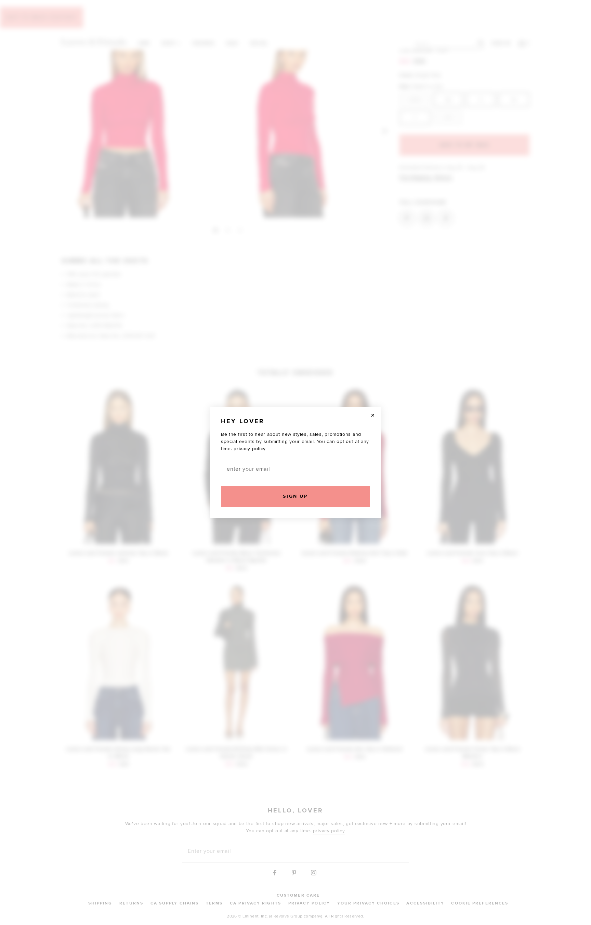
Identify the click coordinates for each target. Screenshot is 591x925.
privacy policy (250, 449)
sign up (295, 496)
